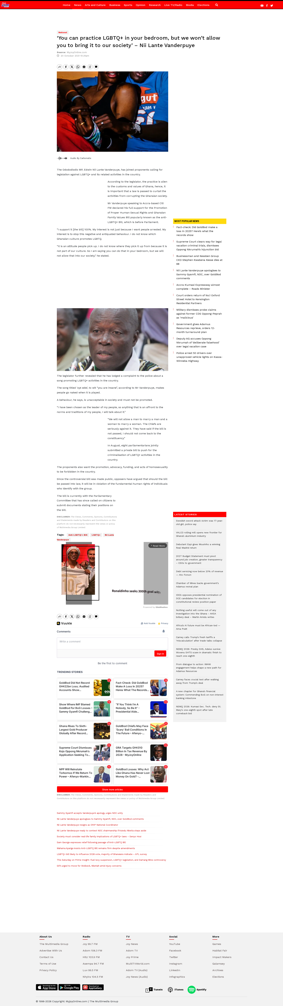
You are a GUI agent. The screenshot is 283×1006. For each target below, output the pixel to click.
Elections (203, 5)
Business (114, 5)
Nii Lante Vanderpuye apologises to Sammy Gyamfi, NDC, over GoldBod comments (100, 819)
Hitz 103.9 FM (91, 957)
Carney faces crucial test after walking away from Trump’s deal (197, 683)
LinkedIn (174, 970)
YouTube (174, 944)
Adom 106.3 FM (92, 950)
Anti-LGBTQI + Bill (77, 535)
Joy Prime (132, 957)
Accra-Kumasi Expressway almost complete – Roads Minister (198, 286)
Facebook (175, 950)
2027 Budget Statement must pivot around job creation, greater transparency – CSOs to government (199, 561)
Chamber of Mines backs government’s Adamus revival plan (197, 586)
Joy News (132, 944)
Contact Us (46, 957)
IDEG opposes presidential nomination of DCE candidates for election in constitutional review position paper (199, 600)
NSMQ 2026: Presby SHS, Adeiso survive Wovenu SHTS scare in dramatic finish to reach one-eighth (199, 654)
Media (190, 5)
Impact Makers (221, 957)
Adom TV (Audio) (136, 970)
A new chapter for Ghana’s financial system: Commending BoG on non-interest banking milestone (199, 696)
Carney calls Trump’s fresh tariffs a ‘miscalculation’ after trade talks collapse (199, 640)
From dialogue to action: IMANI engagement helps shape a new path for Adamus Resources (198, 669)
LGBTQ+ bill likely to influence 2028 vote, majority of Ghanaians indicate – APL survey (102, 854)
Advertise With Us (50, 950)
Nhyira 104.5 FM (93, 976)
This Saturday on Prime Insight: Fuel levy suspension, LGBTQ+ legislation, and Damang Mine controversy (111, 860)
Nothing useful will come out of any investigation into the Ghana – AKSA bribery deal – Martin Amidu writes (196, 615)
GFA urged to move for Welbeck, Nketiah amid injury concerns (89, 866)
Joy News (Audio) (137, 976)
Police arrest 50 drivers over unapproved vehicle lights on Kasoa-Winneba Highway (199, 356)
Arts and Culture (95, 5)
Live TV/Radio (173, 5)
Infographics (177, 976)
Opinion (140, 5)
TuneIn (158, 989)
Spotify (201, 989)
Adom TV (132, 950)
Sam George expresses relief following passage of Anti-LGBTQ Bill (91, 842)
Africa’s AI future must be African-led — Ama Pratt (198, 629)
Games (216, 944)
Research (155, 5)
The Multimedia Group (53, 944)
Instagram (175, 963)
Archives (217, 970)
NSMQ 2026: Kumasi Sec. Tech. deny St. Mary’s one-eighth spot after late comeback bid (198, 711)
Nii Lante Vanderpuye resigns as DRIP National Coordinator (87, 825)
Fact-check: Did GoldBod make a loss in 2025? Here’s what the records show (196, 231)
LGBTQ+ (96, 535)
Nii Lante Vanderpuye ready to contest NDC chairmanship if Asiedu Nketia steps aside (101, 830)
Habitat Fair (219, 950)
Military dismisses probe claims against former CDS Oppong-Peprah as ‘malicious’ (199, 313)
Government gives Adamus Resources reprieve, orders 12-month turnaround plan (195, 328)
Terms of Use (47, 963)
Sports (128, 5)
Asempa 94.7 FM (93, 963)
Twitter (173, 957)
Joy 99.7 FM (90, 944)
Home (66, 5)
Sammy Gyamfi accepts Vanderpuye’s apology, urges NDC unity (90, 813)
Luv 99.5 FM (90, 970)
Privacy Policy (48, 970)
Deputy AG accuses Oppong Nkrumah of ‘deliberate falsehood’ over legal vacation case (197, 342)
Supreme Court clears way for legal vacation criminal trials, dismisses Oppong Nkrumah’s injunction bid (199, 245)
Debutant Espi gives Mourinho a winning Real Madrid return (198, 547)
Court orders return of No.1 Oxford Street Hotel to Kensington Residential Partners (198, 299)
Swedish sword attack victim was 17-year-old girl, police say (199, 524)
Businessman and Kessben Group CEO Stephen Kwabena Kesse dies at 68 (199, 259)
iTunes (178, 989)
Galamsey (218, 963)
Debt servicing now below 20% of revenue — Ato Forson (199, 575)
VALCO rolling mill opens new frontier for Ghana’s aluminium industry (199, 536)
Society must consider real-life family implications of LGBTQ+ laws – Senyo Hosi (99, 836)
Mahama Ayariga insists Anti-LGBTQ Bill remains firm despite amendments (96, 848)
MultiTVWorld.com (138, 963)
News (77, 5)
